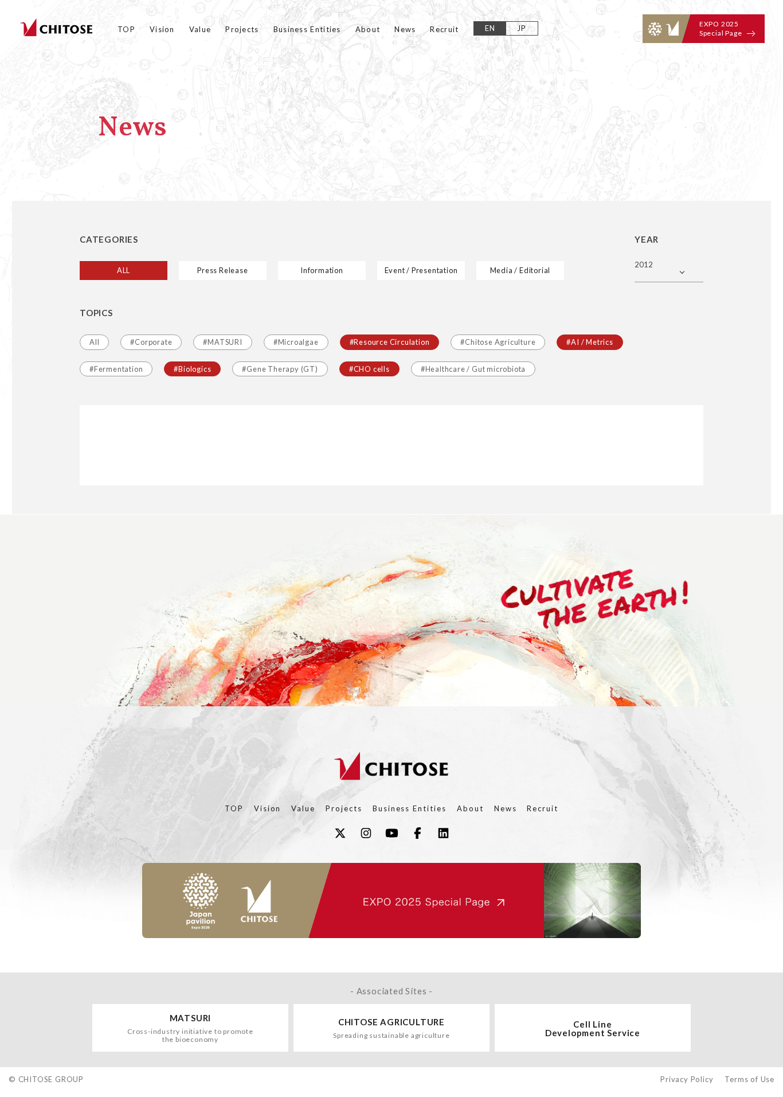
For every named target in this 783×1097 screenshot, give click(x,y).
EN (490, 28)
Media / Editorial (520, 270)
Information (321, 270)
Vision (162, 29)
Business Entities (307, 29)
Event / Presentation (421, 270)
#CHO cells (369, 369)
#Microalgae (296, 342)
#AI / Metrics (589, 342)
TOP (126, 29)
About (368, 29)
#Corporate (151, 342)
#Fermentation (116, 369)
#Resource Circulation (390, 342)
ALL (123, 270)
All (94, 342)
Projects (242, 29)
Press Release (222, 270)
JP (522, 28)
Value (200, 29)
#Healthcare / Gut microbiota (473, 369)
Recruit (444, 29)
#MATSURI (222, 342)
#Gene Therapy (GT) (280, 369)
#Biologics (192, 369)
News (405, 29)
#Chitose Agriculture (497, 342)
